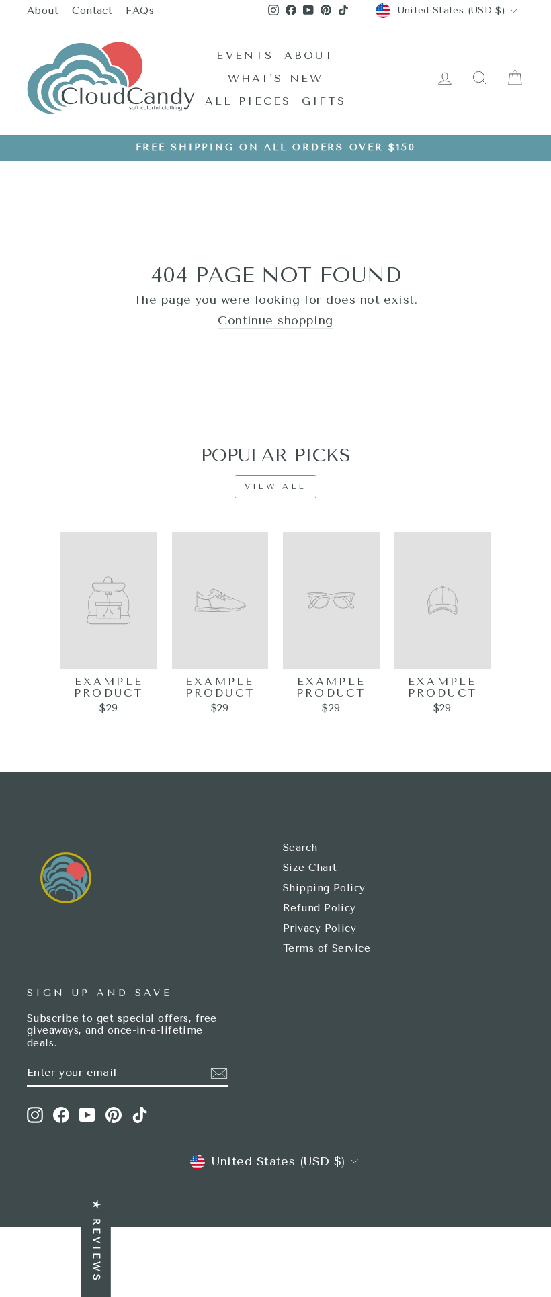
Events (244, 55)
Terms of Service (326, 948)
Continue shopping (275, 321)
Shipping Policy (324, 888)
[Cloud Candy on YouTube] (87, 1115)
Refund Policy (319, 908)
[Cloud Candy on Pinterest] (113, 1115)
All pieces (248, 101)
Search (300, 848)
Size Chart (310, 868)
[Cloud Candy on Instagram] (35, 1115)
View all (275, 486)
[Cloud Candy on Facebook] (61, 1115)
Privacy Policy (319, 928)
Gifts (324, 101)
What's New (276, 78)
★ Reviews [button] (96, 1241)
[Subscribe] (219, 1073)
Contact (92, 11)
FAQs (140, 11)
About (42, 11)
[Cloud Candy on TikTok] (140, 1115)
